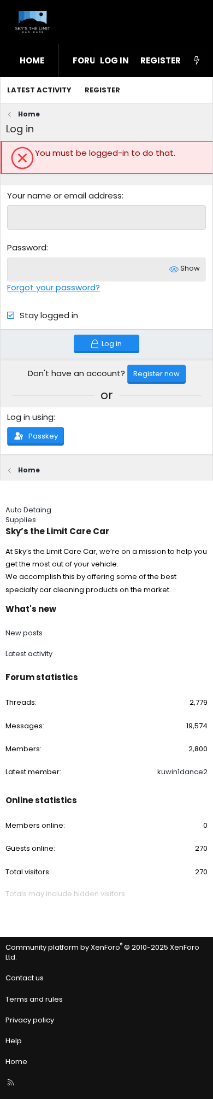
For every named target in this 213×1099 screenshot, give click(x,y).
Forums (91, 60)
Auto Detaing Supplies (28, 515)
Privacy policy (29, 1020)
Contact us (24, 978)
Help (13, 1041)
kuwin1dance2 (182, 772)
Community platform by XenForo (102, 952)
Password (26, 247)
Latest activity (39, 90)
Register (102, 90)
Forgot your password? (53, 287)
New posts (24, 633)
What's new (30, 609)
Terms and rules (34, 999)
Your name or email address (64, 195)
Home (32, 60)
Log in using (30, 417)
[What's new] (197, 60)
